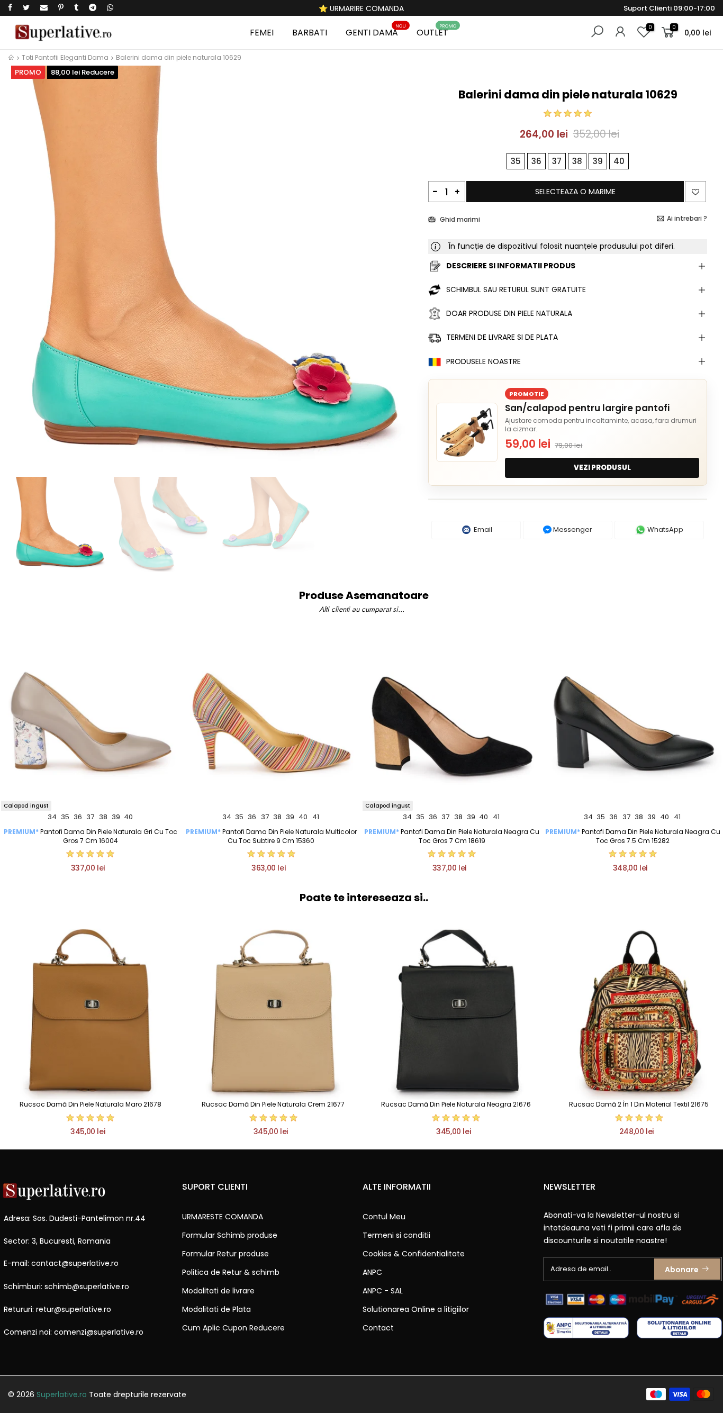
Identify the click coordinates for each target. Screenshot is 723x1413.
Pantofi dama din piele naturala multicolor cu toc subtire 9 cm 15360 (271, 836)
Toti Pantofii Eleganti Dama (65, 57)
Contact (378, 1328)
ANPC (372, 1272)
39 (116, 817)
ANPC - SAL (383, 1290)
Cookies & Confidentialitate (414, 1253)
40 (128, 817)
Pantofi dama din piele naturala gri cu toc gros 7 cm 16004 (90, 836)
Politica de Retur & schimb (230, 1272)
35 (65, 817)
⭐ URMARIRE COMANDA (361, 8)
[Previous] (25, 278)
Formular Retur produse (225, 1253)
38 (103, 817)
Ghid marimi (459, 219)
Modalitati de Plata (216, 1309)
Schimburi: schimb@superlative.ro (66, 1286)
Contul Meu (384, 1216)
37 (90, 817)
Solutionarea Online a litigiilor (416, 1309)
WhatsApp (664, 529)
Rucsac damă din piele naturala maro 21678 (90, 1104)
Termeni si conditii (396, 1235)
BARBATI (309, 32)
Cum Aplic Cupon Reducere (233, 1328)
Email (482, 529)
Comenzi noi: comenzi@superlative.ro (73, 1332)
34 (52, 817)
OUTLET (437, 31)
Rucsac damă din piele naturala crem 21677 (273, 1104)
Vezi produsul (602, 468)
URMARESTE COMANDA (222, 1216)
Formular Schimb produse (229, 1235)
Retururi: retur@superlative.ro (57, 1309)
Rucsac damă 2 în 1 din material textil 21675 (639, 1104)
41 (315, 817)
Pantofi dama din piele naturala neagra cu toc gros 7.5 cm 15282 (632, 836)
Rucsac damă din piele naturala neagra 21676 (456, 1104)
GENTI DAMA (376, 31)
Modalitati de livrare (218, 1290)
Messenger (572, 529)
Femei (262, 32)
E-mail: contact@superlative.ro (61, 1263)
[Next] (402, 278)
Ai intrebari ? (687, 218)
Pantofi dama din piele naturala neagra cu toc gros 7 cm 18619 (451, 836)
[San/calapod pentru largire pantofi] (467, 432)
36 (78, 817)
